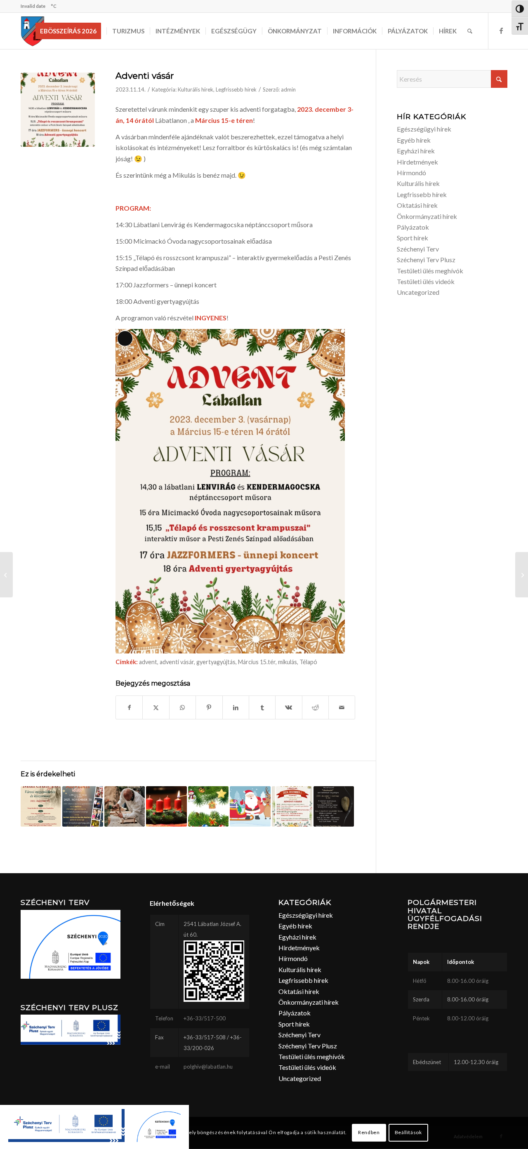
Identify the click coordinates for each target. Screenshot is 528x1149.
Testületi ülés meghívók (430, 271)
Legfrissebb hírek (236, 89)
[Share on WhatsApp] (183, 707)
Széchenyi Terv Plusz (426, 259)
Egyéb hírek (414, 140)
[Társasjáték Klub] (6, 574)
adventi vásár (177, 661)
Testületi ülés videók (426, 281)
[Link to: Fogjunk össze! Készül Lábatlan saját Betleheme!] (124, 806)
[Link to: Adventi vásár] (82, 806)
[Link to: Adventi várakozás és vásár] (166, 806)
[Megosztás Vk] (289, 707)
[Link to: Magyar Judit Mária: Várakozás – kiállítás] (334, 806)
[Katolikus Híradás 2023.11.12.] (521, 574)
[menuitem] (70, 31)
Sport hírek (412, 238)
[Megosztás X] (156, 707)
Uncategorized (418, 292)
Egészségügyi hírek (424, 129)
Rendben (369, 1133)
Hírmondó (411, 172)
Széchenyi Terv (418, 249)
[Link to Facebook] (501, 30)
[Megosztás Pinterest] (209, 707)
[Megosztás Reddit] (315, 707)
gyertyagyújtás (216, 661)
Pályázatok (413, 227)
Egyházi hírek (416, 151)
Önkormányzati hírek (427, 216)
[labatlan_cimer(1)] (33, 31)
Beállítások (408, 1133)
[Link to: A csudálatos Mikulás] (250, 806)
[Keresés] (470, 31)
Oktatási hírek (417, 205)
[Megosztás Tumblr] (262, 707)
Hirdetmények (417, 162)
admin (288, 89)
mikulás (287, 661)
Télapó (308, 661)
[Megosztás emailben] (342, 707)
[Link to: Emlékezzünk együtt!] (41, 806)
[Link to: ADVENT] (208, 806)
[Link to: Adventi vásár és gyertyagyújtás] (292, 806)
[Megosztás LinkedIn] (236, 707)
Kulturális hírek (195, 89)
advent (148, 661)
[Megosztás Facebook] (129, 707)
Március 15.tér (257, 661)
